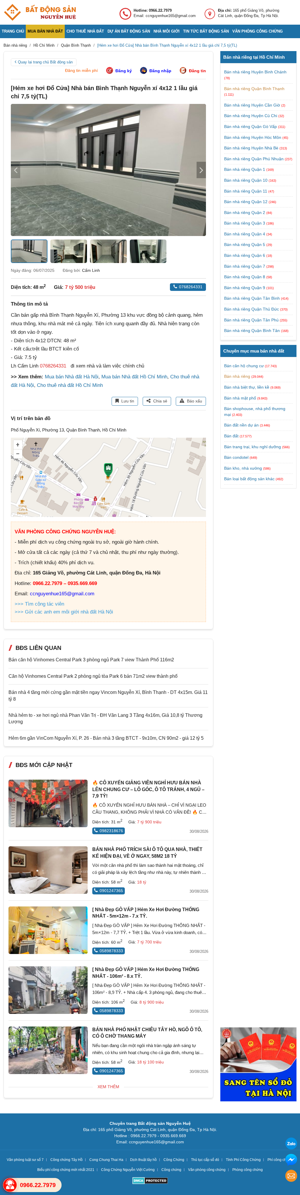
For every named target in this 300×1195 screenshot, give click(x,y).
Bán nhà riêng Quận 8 (245, 276)
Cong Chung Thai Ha (106, 1160)
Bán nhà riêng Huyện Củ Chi (251, 115)
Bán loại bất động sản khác (249, 478)
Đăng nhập (160, 70)
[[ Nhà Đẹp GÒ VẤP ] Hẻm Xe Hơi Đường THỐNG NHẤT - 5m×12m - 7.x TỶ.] (48, 930)
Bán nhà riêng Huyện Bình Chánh (255, 72)
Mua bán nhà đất (45, 31)
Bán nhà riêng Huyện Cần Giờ (252, 105)
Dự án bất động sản (129, 31)
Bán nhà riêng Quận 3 (245, 223)
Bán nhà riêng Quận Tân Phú (252, 320)
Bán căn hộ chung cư (244, 365)
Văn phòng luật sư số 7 (25, 1160)
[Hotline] (10, 1185)
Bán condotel (236, 457)
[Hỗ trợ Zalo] (291, 1144)
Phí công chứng (280, 1160)
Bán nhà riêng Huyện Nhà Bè (251, 148)
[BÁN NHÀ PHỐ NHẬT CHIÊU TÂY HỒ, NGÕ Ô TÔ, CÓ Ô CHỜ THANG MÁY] (48, 1050)
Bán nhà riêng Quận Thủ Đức (252, 309)
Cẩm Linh (91, 270)
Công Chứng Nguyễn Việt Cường (128, 1170)
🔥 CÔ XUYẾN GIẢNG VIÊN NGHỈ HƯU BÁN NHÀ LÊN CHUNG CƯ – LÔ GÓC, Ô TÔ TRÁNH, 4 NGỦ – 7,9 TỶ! (148, 789)
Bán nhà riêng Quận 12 (246, 201)
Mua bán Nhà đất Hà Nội (71, 377)
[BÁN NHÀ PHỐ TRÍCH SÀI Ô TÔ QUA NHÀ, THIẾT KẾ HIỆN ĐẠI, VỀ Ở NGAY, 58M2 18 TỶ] (48, 870)
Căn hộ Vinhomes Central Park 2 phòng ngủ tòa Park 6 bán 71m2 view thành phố (93, 676)
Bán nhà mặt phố (240, 398)
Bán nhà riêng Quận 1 (245, 169)
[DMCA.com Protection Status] (150, 1181)
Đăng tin (197, 70)
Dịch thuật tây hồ (143, 1160)
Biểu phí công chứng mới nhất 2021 (65, 1170)
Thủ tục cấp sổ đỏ (205, 1160)
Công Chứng (173, 1160)
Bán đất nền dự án (241, 425)
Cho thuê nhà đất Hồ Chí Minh (70, 385)
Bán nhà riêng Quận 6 (245, 255)
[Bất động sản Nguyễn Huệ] (40, 12)
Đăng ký (123, 70)
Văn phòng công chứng (257, 31)
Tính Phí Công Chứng (243, 1160)
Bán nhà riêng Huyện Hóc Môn (253, 137)
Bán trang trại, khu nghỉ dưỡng (252, 446)
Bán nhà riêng (237, 376)
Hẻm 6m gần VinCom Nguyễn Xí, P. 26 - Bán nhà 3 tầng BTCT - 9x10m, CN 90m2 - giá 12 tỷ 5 (106, 738)
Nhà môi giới (167, 31)
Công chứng (171, 1170)
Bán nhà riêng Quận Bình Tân (252, 330)
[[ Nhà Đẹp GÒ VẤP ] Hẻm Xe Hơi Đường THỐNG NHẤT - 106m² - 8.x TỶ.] (48, 990)
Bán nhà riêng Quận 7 (245, 266)
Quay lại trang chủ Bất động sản (45, 62)
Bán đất (231, 436)
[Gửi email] (291, 1176)
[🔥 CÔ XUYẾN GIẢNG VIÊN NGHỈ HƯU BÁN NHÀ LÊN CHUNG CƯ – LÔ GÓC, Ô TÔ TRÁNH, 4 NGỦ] (48, 803)
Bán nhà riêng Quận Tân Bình (252, 298)
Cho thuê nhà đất (85, 31)
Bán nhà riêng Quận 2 (245, 212)
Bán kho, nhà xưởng (243, 468)
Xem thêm (108, 1086)
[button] (201, 170)
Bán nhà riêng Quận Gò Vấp (251, 126)
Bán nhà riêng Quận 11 (246, 191)
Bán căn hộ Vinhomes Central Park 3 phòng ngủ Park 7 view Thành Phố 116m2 (91, 659)
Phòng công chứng (247, 1170)
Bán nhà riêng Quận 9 (245, 287)
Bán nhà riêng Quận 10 (246, 180)
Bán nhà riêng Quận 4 (245, 234)
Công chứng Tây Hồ (66, 1160)
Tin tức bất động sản (206, 31)
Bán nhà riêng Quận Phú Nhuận (254, 158)
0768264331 (190, 286)
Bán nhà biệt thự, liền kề (246, 387)
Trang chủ (13, 31)
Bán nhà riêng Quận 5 (245, 244)
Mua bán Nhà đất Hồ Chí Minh (134, 377)
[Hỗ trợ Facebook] (291, 1160)
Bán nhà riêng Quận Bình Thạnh (254, 88)
